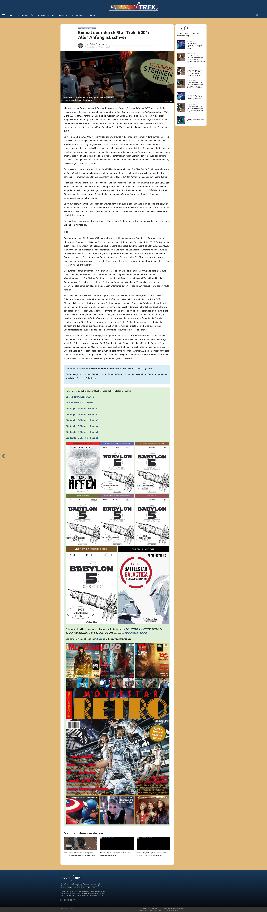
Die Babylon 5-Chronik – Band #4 (82, 426)
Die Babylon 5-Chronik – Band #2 (82, 414)
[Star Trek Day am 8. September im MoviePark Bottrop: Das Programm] (117, 837)
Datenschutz (155, 908)
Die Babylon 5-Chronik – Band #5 (82, 432)
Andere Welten (66, 15)
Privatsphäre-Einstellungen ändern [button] (172, 908)
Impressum (145, 908)
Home (10, 15)
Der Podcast (22, 15)
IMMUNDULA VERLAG (136, 633)
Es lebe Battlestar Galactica (79, 402)
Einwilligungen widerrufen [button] (172, 910)
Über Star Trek (38, 15)
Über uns (137, 908)
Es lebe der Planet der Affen (80, 397)
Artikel (51, 15)
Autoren (80, 15)
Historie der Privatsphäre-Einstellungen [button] (149, 910)
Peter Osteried (97, 44)
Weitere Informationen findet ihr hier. (81, 888)
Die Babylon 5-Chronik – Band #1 (82, 408)
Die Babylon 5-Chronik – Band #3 (82, 420)
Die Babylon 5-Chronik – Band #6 (82, 438)
